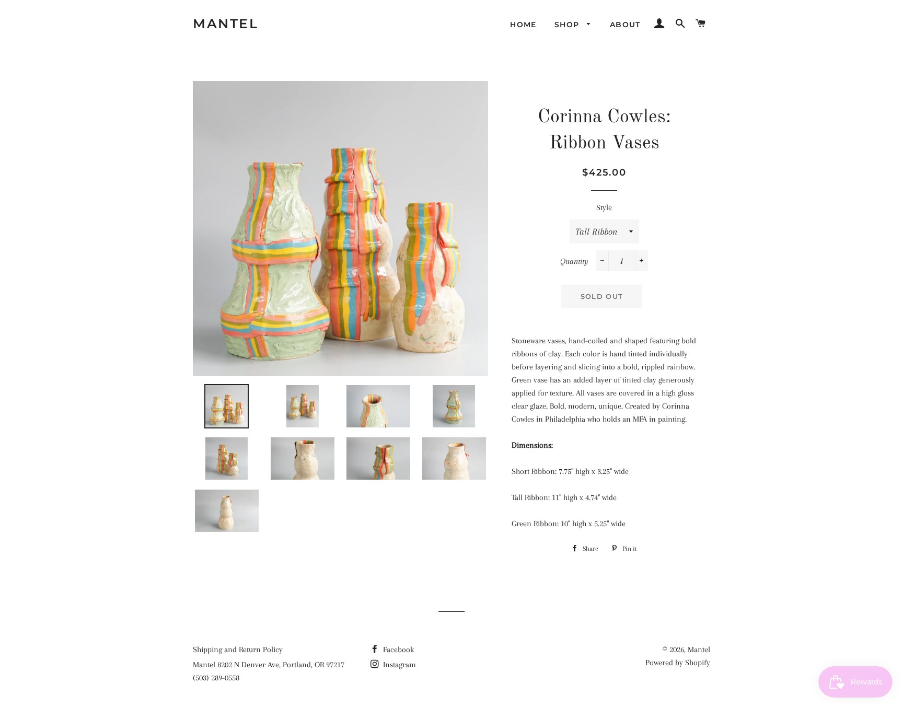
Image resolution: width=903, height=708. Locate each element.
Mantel (225, 23)
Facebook (397, 649)
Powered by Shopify (677, 662)
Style (604, 207)
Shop (568, 24)
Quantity (574, 261)
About (625, 24)
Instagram (398, 664)
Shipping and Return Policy (238, 649)
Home (523, 24)
